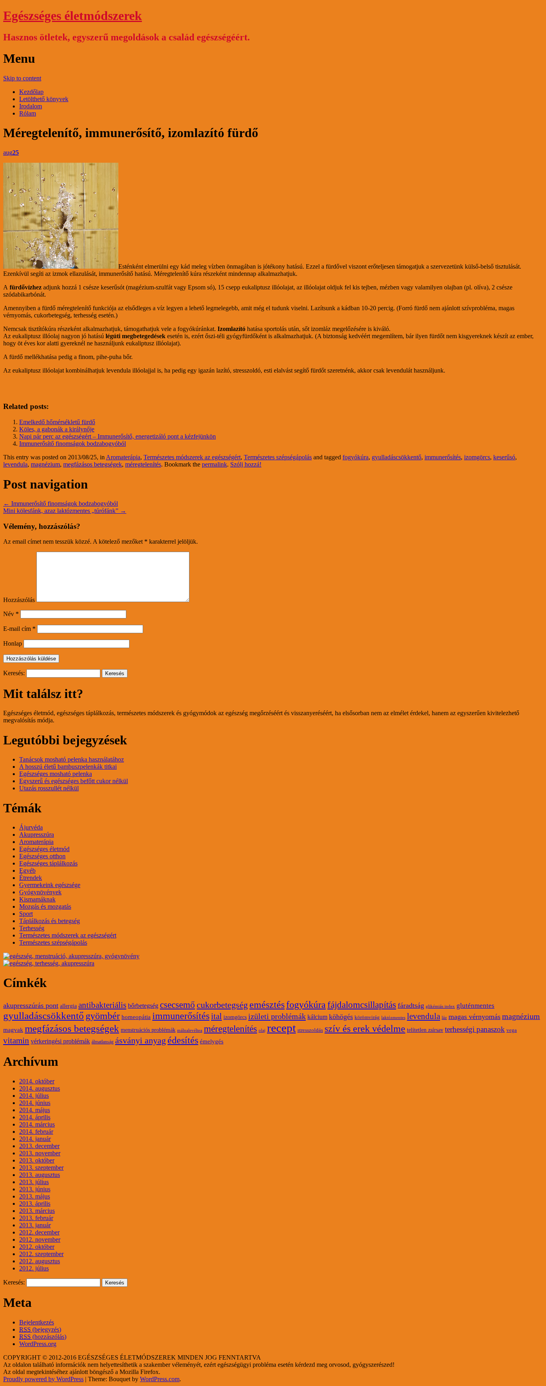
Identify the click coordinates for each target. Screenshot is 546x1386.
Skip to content (22, 78)
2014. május (34, 1110)
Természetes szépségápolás (278, 457)
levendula (15, 464)
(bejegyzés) (40, 1329)
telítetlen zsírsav (425, 1030)
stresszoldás (310, 1030)
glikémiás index (440, 1006)
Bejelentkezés (36, 1322)
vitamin (16, 1040)
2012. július (34, 1268)
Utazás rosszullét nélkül (49, 788)
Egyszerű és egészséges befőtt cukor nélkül (73, 781)
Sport (26, 913)
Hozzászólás (19, 599)
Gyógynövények (40, 892)
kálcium (317, 1017)
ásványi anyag (140, 1040)
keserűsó (504, 457)
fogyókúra (356, 457)
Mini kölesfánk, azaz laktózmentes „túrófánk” (64, 510)
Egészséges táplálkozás (48, 863)
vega (511, 1030)
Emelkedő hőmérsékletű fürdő (57, 422)
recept (281, 1027)
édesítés (182, 1040)
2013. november (39, 1153)
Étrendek (30, 877)
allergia (68, 1006)
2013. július (34, 1182)
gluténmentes (475, 1005)
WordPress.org (37, 1343)
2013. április (34, 1203)
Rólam (27, 113)
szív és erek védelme (365, 1028)
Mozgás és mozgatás (45, 906)
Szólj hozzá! (245, 464)
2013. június (34, 1189)
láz (444, 1017)
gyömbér (103, 1016)
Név (11, 613)
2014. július (34, 1095)
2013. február (36, 1217)
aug (11, 152)
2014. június (34, 1102)
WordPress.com (159, 1379)
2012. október (36, 1246)
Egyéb (27, 870)
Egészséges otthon (42, 856)
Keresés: (14, 673)
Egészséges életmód (44, 849)
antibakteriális (102, 1005)
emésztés (267, 1004)
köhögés (341, 1017)
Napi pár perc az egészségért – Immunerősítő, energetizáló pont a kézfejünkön (117, 436)
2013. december (39, 1146)
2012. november (39, 1239)
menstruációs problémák (148, 1030)
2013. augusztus (39, 1174)
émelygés (211, 1041)
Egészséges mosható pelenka (55, 773)
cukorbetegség (222, 1005)
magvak (13, 1030)
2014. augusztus (39, 1088)
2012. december (39, 1232)
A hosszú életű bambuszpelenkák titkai (68, 766)
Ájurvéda (31, 827)
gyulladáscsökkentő (396, 457)
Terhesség (31, 928)
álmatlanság (103, 1042)
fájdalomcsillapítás (361, 1005)
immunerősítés (442, 457)
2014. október (36, 1081)
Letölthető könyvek (43, 99)
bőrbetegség (143, 1005)
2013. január (35, 1225)
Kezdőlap (31, 91)
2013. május (34, 1196)
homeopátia (136, 1017)
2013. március (37, 1210)
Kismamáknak (37, 899)
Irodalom (30, 106)
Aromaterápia (123, 457)
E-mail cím (19, 628)
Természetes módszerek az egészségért (192, 457)
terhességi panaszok (475, 1029)
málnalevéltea (189, 1030)
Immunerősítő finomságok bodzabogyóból (72, 443)
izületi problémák (277, 1016)
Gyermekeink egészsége (49, 884)
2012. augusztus (39, 1261)
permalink (214, 464)
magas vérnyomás (474, 1017)
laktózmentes (393, 1017)
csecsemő (177, 1004)
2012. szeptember (41, 1253)
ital (216, 1016)
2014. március (37, 1124)
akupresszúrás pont (30, 1005)
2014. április (34, 1117)
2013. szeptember (41, 1167)
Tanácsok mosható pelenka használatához (71, 759)
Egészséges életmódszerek (72, 15)
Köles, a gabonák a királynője (56, 429)
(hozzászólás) (42, 1336)
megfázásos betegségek (92, 464)
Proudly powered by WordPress (43, 1379)
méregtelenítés (143, 464)
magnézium (45, 464)
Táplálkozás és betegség (49, 920)
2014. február (36, 1131)
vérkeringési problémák (60, 1041)
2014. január (35, 1138)
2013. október (36, 1160)
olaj (262, 1030)
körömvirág (367, 1017)
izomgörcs (477, 457)
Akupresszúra (36, 834)
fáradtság (411, 1005)
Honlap (12, 643)
